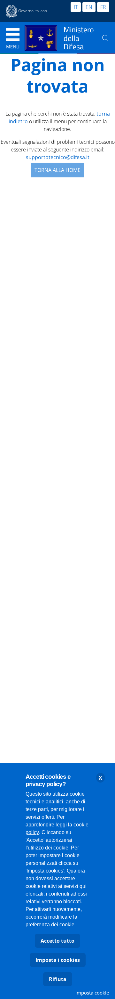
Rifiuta (57, 979)
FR (103, 7)
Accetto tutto (57, 940)
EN (89, 7)
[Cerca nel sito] (105, 38)
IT (76, 7)
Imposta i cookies (57, 959)
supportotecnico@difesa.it (57, 157)
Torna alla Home (57, 170)
